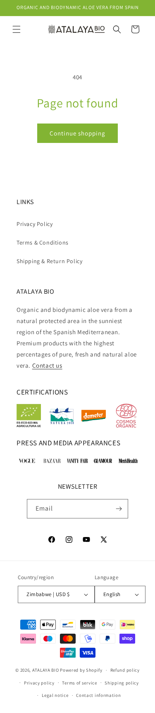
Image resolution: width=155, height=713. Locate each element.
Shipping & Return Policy (49, 261)
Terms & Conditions (43, 242)
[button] (16, 29)
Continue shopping (77, 133)
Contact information (98, 695)
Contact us (47, 365)
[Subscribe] (119, 508)
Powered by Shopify (81, 670)
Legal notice (55, 695)
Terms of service (79, 683)
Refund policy (125, 670)
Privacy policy (39, 683)
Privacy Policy (34, 224)
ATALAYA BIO (45, 670)
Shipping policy (122, 683)
